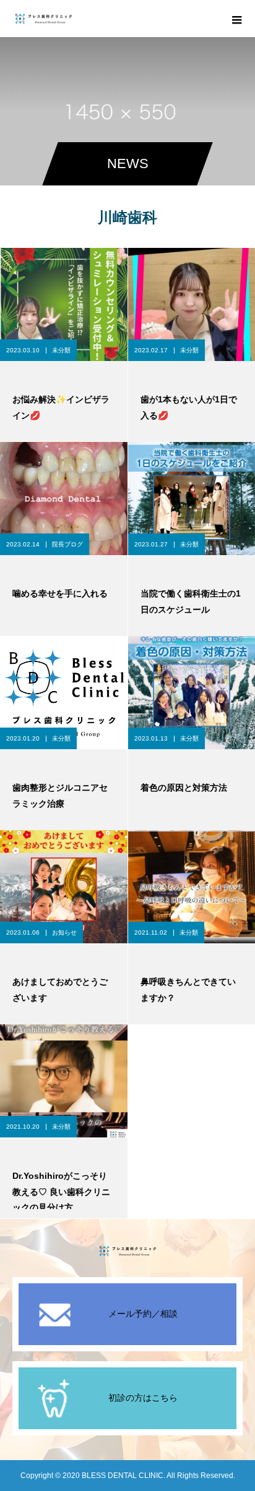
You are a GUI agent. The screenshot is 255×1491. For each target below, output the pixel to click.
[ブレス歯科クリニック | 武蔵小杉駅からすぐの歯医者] (127, 1251)
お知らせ (64, 932)
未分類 (61, 350)
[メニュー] (236, 18)
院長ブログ (67, 544)
